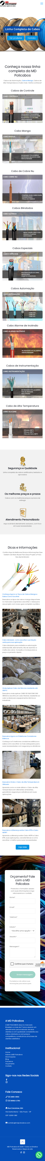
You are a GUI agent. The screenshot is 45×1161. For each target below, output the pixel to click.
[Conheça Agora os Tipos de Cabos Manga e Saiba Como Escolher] (21, 577)
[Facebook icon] (21, 1152)
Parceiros (9, 1061)
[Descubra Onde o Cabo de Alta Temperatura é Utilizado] (21, 765)
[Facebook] (6, 1080)
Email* (12, 907)
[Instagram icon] (24, 1152)
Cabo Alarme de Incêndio (22, 325)
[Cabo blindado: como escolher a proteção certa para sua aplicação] (21, 623)
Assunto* (13, 936)
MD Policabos (12, 1147)
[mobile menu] (42, 4)
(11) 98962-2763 (14, 1101)
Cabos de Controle (22, 90)
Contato (32, 38)
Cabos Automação (22, 288)
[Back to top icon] (22, 1141)
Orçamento (10, 1064)
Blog (7, 1059)
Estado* (13, 927)
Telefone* (13, 917)
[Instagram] (6, 1082)
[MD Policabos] (8, 4)
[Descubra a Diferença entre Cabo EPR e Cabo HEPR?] (21, 813)
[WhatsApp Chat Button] (39, 1155)
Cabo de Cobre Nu (22, 171)
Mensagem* (14, 946)
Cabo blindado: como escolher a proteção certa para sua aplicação (19, 641)
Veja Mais (22, 847)
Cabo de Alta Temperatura (22, 406)
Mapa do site (28, 1149)
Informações (10, 1057)
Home (7, 1052)
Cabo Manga (22, 131)
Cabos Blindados (22, 208)
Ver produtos (15, 38)
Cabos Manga (27, 80)
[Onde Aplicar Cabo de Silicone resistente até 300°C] (21, 671)
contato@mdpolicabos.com (19, 1123)
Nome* (12, 897)
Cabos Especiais (22, 248)
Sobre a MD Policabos (14, 1054)
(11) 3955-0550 (13, 1097)
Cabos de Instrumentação (22, 365)
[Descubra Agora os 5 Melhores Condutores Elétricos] (21, 719)
